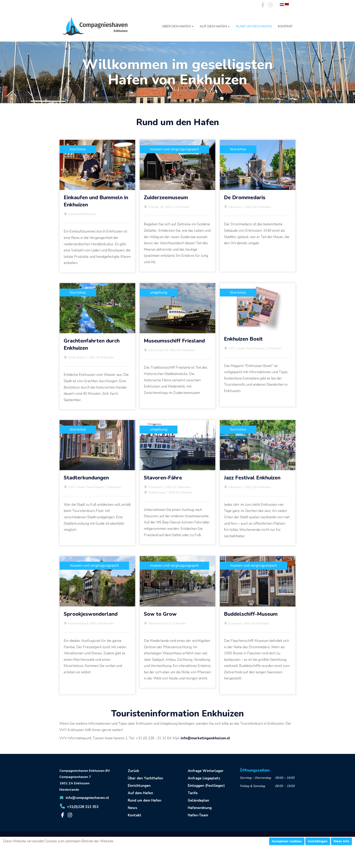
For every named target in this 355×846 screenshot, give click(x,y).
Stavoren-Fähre (163, 477)
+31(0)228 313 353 (82, 806)
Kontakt (285, 26)
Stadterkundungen (86, 477)
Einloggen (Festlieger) (206, 785)
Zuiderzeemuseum (166, 197)
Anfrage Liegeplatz (204, 778)
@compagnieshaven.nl (87, 797)
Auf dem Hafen (140, 793)
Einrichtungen (139, 785)
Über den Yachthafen (145, 778)
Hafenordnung (200, 807)
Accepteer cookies (287, 841)
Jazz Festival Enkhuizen (252, 477)
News (132, 807)
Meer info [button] (341, 841)
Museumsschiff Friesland (174, 340)
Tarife (193, 793)
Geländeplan (198, 800)
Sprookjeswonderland (91, 614)
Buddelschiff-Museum (251, 614)
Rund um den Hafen (254, 26)
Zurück (133, 770)
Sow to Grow (160, 614)
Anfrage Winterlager (206, 770)
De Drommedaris (244, 197)
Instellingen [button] (317, 841)
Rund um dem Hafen (144, 800)
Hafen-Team (198, 815)
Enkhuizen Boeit (243, 339)
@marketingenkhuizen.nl (205, 738)
